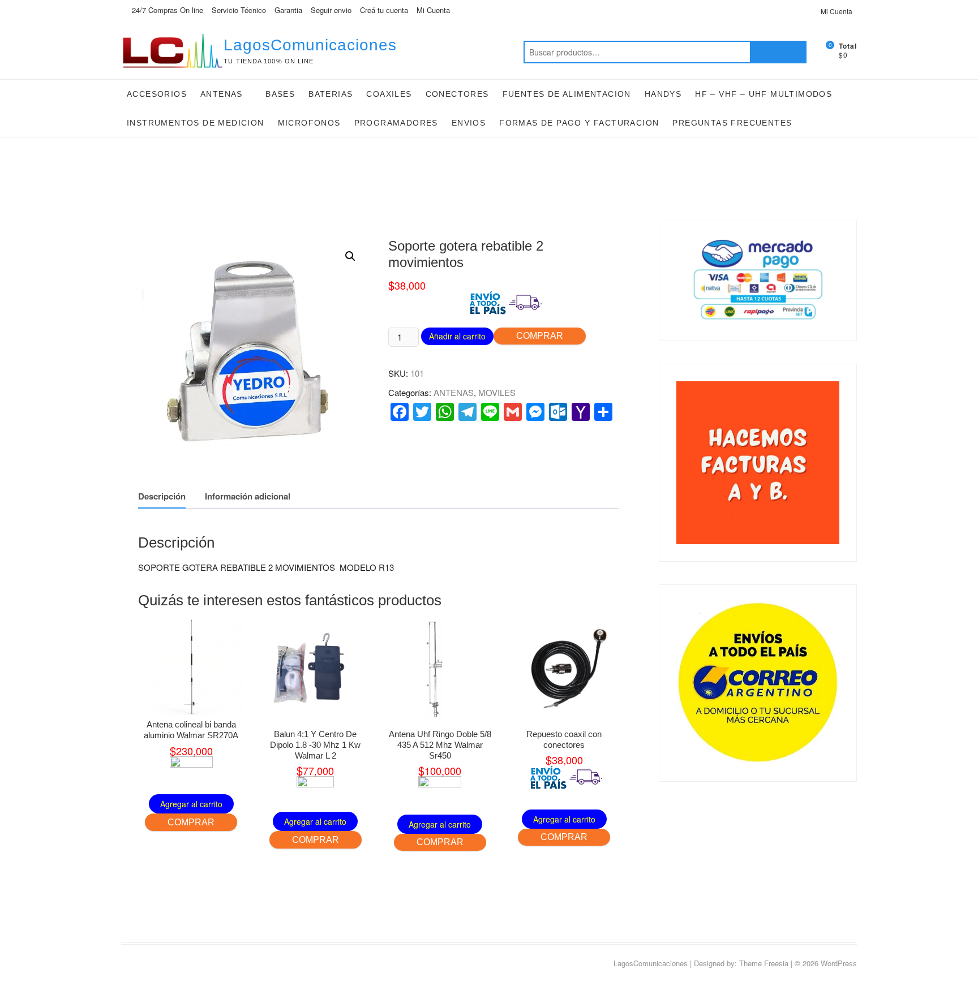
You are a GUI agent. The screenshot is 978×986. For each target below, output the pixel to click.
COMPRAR (539, 336)
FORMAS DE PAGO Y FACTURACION (579, 122)
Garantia (288, 10)
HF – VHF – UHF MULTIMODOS (763, 93)
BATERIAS (330, 93)
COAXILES (388, 93)
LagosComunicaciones (310, 45)
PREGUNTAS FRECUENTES (732, 122)
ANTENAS (221, 93)
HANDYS (663, 93)
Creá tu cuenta (384, 10)
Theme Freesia (763, 963)
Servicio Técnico (239, 10)
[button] (350, 256)
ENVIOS (469, 122)
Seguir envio (331, 10)
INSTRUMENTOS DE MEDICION (195, 122)
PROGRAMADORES (396, 122)
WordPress (839, 963)
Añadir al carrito (457, 336)
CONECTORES (457, 93)
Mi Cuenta (433, 10)
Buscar (778, 52)
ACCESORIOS (157, 93)
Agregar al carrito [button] (191, 804)
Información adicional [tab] (247, 496)
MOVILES (497, 392)
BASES (280, 93)
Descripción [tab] (162, 496)
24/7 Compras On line (166, 10)
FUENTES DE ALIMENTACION (567, 93)
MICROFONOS (309, 122)
